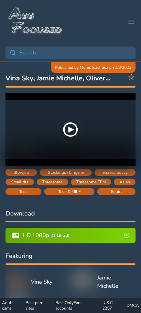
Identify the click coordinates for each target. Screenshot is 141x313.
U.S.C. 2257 (108, 305)
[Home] (35, 22)
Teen (23, 191)
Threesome (52, 182)
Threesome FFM (91, 182)
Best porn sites (34, 305)
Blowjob (21, 172)
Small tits (19, 182)
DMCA (133, 305)
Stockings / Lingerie (66, 172)
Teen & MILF (69, 191)
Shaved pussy (115, 172)
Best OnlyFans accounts (68, 305)
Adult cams (7, 305)
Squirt (116, 191)
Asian (124, 182)
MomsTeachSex (94, 67)
